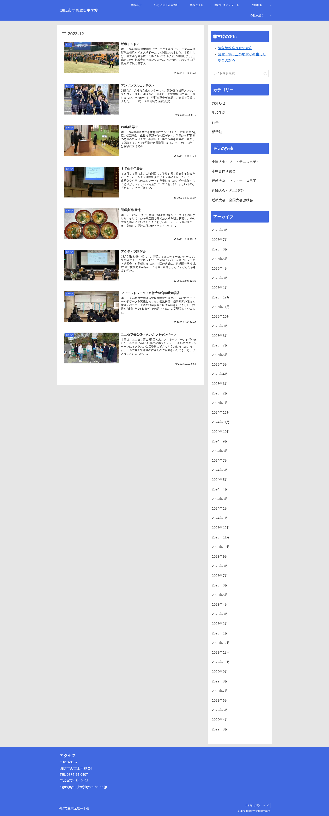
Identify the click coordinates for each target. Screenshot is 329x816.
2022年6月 (220, 700)
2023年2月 (220, 624)
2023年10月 (221, 547)
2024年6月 (220, 470)
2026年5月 (220, 259)
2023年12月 (221, 528)
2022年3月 (220, 729)
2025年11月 (221, 307)
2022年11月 (221, 652)
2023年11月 (221, 537)
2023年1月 (220, 633)
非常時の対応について (257, 805)
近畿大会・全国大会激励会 (232, 200)
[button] (265, 73)
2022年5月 (220, 710)
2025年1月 (220, 403)
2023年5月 (220, 595)
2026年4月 (220, 268)
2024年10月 (221, 432)
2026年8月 (220, 230)
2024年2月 (220, 508)
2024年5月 (220, 480)
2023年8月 (220, 566)
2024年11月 (221, 422)
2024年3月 (220, 499)
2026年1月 (220, 288)
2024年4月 (220, 489)
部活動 (217, 132)
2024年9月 (220, 441)
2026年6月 (220, 249)
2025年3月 (220, 384)
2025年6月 (220, 355)
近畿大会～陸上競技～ (229, 190)
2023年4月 (220, 604)
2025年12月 (221, 297)
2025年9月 (220, 326)
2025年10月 (221, 316)
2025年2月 (220, 393)
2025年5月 (220, 364)
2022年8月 (220, 681)
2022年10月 (221, 662)
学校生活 (219, 113)
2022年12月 (221, 643)
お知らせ (219, 103)
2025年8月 (220, 336)
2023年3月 (220, 614)
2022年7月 (220, 691)
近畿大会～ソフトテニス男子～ (236, 181)
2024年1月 (220, 518)
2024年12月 (221, 412)
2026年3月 (220, 278)
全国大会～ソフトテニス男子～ (236, 162)
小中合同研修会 (224, 171)
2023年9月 (220, 556)
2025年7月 (220, 345)
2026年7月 (220, 240)
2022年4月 (220, 720)
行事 (215, 122)
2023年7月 (220, 576)
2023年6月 (220, 585)
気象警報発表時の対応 (235, 48)
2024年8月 (220, 451)
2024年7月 (220, 460)
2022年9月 (220, 672)
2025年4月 (220, 374)
